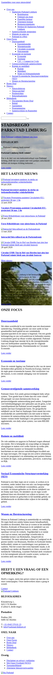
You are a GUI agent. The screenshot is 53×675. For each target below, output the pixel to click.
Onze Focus (12, 39)
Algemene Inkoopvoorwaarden (20, 668)
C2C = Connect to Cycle (28, 61)
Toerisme (21, 59)
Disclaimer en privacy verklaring (21, 660)
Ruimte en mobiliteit (20, 66)
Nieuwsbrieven (18, 88)
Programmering (18, 108)
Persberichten (18, 93)
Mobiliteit (21, 71)
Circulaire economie (26, 49)
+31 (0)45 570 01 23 (12, 624)
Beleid (15, 103)
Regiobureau (22, 14)
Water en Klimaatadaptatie (28, 73)
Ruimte (20, 69)
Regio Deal (11, 83)
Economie (21, 56)
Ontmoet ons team (25, 17)
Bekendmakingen (19, 96)
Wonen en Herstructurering (23, 81)
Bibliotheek (11, 98)
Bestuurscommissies (26, 24)
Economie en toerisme (21, 54)
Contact (10, 113)
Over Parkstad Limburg (11, 137)
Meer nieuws (6, 260)
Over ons (10, 9)
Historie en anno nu (20, 34)
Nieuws (10, 86)
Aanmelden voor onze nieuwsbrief (16, 2)
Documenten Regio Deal (22, 101)
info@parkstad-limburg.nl (15, 627)
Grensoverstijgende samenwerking (27, 64)
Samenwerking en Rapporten (24, 111)
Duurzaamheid (18, 41)
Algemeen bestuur (25, 22)
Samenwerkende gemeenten (24, 31)
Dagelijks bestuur (24, 19)
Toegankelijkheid (14, 665)
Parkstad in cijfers (19, 36)
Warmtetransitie (24, 46)
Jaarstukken (17, 106)
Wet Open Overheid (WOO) (19, 663)
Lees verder (6, 168)
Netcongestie (23, 51)
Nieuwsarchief (18, 91)
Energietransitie (24, 44)
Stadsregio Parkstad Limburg (24, 12)
